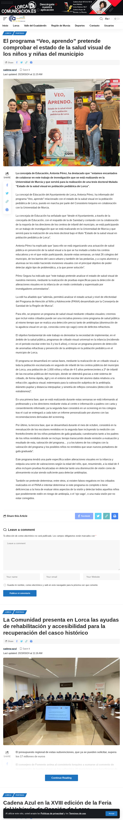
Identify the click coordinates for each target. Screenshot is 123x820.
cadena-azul (10, 69)
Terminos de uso (77, 813)
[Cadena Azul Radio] (17, 18)
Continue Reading (61, 778)
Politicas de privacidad (52, 813)
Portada (20, 33)
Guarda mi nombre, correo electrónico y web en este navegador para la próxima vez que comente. (52, 585)
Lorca (8, 33)
